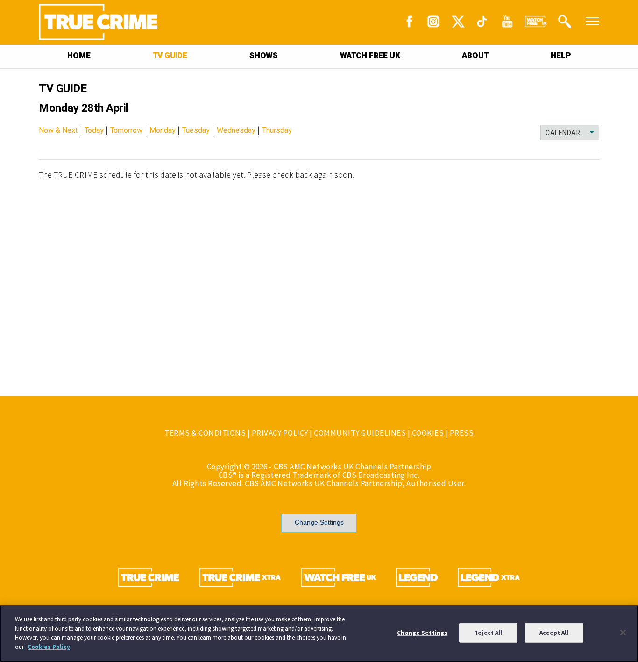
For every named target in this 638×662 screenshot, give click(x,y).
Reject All (488, 633)
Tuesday (196, 130)
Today (94, 130)
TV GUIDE (170, 55)
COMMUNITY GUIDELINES (360, 433)
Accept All (553, 633)
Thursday (277, 130)
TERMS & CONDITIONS (205, 433)
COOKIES (428, 433)
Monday (162, 130)
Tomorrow (126, 130)
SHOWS (263, 55)
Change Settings (319, 522)
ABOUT (475, 55)
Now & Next (58, 130)
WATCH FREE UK (370, 55)
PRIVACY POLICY (280, 433)
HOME (78, 55)
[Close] (623, 632)
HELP (561, 55)
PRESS (462, 433)
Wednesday (236, 130)
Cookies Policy (49, 646)
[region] (319, 633)
